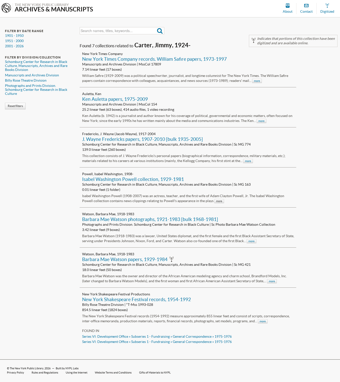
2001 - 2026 (14, 46)
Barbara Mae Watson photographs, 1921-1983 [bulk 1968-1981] (150, 219)
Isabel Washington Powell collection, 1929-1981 (133, 179)
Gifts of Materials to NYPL (155, 372)
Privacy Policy (15, 372)
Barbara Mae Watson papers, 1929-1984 (125, 259)
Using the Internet (76, 372)
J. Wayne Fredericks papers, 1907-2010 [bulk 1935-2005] (142, 139)
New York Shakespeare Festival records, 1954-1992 (136, 299)
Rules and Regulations (45, 372)
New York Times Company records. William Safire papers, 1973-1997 (154, 59)
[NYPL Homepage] (6, 8)
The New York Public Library (27, 368)
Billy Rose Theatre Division (26, 80)
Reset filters (15, 106)
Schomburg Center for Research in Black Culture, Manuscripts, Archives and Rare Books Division (36, 66)
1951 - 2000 (14, 41)
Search (160, 30)
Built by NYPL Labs (67, 368)
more (257, 80)
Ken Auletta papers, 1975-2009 (115, 99)
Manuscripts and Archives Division (32, 75)
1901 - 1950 (14, 36)
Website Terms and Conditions (113, 372)
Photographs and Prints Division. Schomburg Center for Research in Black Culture (36, 90)
